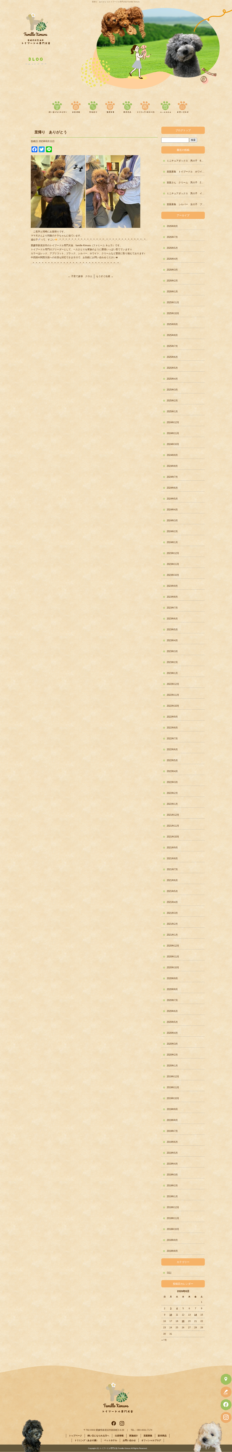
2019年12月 (173, 1076)
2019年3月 (172, 1174)
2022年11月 (173, 695)
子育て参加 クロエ (80, 276)
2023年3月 (172, 651)
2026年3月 (172, 269)
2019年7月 (172, 1131)
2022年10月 (173, 705)
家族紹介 (93, 106)
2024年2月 (172, 531)
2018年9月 (172, 1240)
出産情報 (77, 106)
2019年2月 (172, 1185)
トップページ (75, 1435)
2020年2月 (172, 1054)
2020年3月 (172, 1043)
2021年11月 (173, 825)
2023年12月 (173, 553)
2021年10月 (173, 836)
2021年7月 (172, 869)
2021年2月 (172, 924)
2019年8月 (172, 1120)
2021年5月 (172, 891)
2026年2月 (172, 280)
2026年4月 (172, 258)
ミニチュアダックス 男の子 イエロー (186, 193)
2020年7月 (172, 1000)
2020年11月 (173, 956)
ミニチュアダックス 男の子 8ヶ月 (186, 160)
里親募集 (110, 106)
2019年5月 (172, 1152)
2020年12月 (173, 945)
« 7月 (164, 1340)
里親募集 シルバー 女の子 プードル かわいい (186, 204)
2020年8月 (172, 989)
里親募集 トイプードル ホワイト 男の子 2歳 (186, 171)
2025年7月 (172, 346)
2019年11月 (173, 1087)
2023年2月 (172, 662)
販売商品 (126, 106)
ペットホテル (165, 106)
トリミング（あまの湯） (146, 106)
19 (183, 1321)
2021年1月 (172, 934)
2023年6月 (172, 618)
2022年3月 (172, 782)
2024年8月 (172, 466)
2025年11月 (173, 302)
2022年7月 (172, 738)
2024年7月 (172, 477)
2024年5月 (172, 498)
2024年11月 (173, 433)
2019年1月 (172, 1196)
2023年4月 (172, 640)
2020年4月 (172, 1033)
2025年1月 (172, 411)
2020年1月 (172, 1065)
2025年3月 (172, 389)
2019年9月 (172, 1109)
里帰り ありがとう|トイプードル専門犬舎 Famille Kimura (116, 2)
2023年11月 (173, 564)
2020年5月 (172, 1022)
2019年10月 (173, 1098)
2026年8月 (172, 226)
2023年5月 (172, 629)
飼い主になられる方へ (57, 106)
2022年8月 (172, 727)
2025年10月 (173, 313)
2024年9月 (172, 455)
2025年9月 (172, 324)
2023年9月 (172, 586)
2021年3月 (172, 913)
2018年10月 (173, 1229)
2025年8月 (172, 335)
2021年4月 (172, 902)
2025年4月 (172, 378)
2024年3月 (172, 520)
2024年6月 (172, 487)
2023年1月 (172, 673)
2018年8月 (172, 1251)
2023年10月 (173, 575)
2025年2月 (172, 400)
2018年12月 (173, 1207)
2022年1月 (172, 804)
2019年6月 (172, 1142)
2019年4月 (172, 1163)
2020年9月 (172, 978)
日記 (169, 1272)
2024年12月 (173, 422)
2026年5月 (172, 248)
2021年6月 (172, 880)
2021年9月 (172, 847)
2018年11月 (173, 1218)
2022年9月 (172, 716)
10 (170, 1315)
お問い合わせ (182, 106)
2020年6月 (172, 1011)
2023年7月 (172, 607)
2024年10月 (173, 444)
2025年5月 (172, 367)
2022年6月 (172, 749)
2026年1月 (172, 291)
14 (195, 1315)
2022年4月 (172, 771)
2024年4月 (172, 509)
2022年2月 (172, 793)
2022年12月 (173, 684)
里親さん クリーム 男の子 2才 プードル (186, 182)
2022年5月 (172, 760)
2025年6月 (172, 357)
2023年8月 (172, 596)
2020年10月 (173, 967)
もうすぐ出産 (104, 276)
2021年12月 (173, 814)
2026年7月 (172, 237)
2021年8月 (172, 858)
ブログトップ (183, 130)
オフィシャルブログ (151, 1440)
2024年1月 (172, 542)
